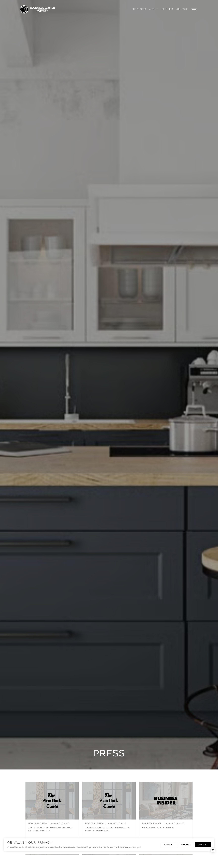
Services (167, 9)
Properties (139, 9)
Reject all (169, 844)
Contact (181, 9)
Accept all (203, 844)
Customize (186, 844)
